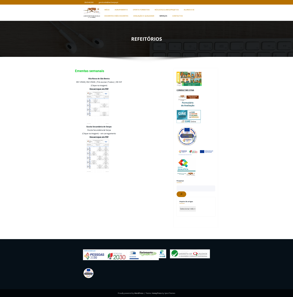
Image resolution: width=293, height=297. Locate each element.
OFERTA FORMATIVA (141, 9)
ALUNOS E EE (189, 9)
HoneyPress (157, 293)
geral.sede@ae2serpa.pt (108, 2)
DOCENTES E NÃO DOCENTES (116, 16)
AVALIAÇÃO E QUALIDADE (143, 16)
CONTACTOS (177, 16)
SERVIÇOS (163, 16)
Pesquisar (180, 181)
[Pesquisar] (181, 194)
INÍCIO (107, 9)
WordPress (138, 293)
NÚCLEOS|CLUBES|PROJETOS (167, 9)
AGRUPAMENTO (121, 9)
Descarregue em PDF (99, 89)
